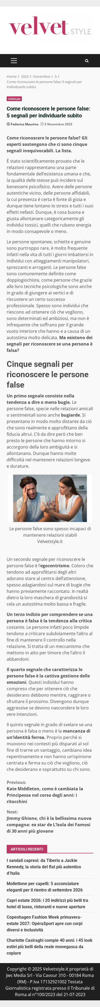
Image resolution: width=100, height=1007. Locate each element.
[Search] (87, 61)
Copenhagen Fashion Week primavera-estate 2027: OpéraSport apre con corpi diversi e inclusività (44, 923)
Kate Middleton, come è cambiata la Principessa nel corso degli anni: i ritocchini (45, 791)
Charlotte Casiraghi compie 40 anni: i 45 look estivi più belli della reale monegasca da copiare (50, 947)
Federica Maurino (24, 124)
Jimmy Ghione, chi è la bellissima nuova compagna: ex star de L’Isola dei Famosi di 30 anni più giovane (49, 821)
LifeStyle (14, 99)
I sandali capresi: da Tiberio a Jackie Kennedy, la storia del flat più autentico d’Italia (44, 867)
